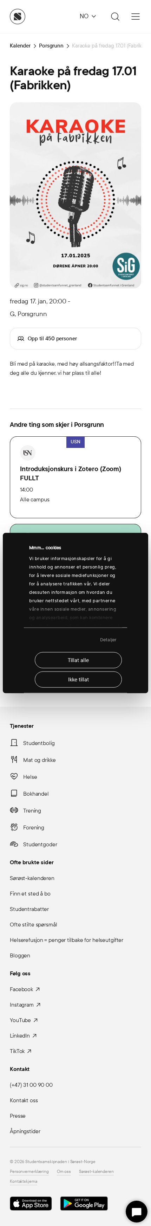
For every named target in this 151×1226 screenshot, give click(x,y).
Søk (114, 16)
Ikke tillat (78, 679)
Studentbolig (39, 743)
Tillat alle (78, 660)
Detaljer (108, 640)
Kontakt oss (24, 1100)
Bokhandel (36, 793)
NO (84, 16)
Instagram (22, 1004)
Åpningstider (25, 1131)
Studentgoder (40, 844)
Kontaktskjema (23, 1181)
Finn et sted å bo (30, 893)
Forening (33, 827)
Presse (18, 1115)
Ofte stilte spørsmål (33, 924)
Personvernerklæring (29, 1171)
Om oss (64, 1171)
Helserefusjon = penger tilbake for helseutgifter (66, 940)
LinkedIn (20, 1035)
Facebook (21, 989)
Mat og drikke (39, 760)
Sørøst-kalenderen (32, 878)
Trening (32, 810)
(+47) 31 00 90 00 (31, 1084)
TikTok (17, 1051)
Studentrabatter (29, 909)
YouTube (20, 1020)
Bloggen (20, 955)
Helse (30, 777)
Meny (135, 16)
